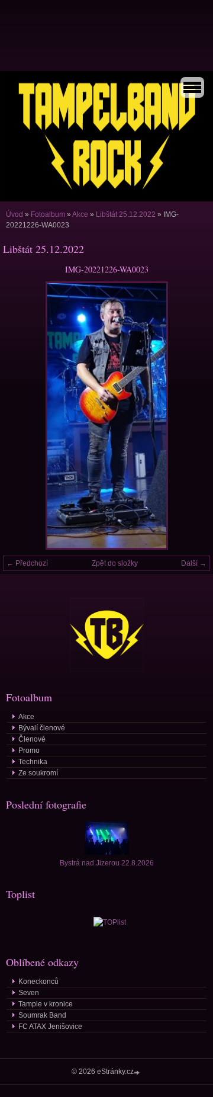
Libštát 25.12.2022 (126, 214)
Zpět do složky (115, 563)
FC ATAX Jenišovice (50, 1026)
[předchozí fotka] (22, 415)
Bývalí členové (41, 728)
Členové (32, 739)
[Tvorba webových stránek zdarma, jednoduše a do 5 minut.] (138, 1072)
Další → (193, 563)
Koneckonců (38, 981)
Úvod (14, 214)
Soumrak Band (42, 1015)
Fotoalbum (48, 214)
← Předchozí (27, 563)
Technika (32, 762)
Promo (29, 750)
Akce (80, 214)
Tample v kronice (45, 1004)
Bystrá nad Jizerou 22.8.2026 (107, 863)
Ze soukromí (38, 773)
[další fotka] (191, 415)
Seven (28, 993)
